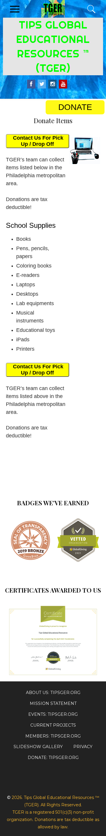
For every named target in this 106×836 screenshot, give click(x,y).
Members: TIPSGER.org (53, 736)
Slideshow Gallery (38, 746)
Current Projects (53, 725)
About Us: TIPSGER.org (53, 692)
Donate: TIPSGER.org (53, 757)
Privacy (82, 746)
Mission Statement (53, 703)
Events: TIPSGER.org (53, 714)
